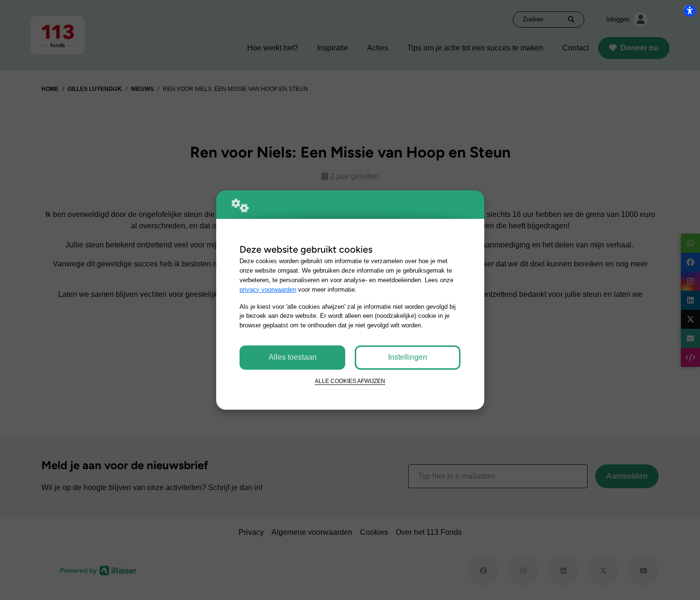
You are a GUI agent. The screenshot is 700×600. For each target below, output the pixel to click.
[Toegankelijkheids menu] (689, 10)
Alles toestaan (293, 357)
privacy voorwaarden (268, 289)
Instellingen (407, 357)
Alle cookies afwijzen (350, 381)
